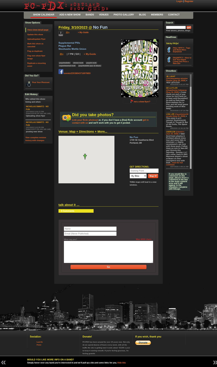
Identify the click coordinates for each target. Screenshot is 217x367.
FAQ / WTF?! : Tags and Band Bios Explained (181, 50)
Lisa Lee (170, 114)
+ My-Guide (83, 32)
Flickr (39, 345)
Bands (90, 14)
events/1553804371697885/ (77, 73)
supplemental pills (69, 43)
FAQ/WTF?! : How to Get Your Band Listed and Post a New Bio (182, 60)
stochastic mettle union (72, 49)
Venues (103, 14)
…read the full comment (174, 164)
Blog (142, 14)
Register (189, 1)
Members (157, 14)
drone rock (78, 63)
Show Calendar (43, 14)
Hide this (121, 363)
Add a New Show (70, 14)
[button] (86, 157)
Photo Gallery (124, 14)
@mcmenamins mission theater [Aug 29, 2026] (177, 79)
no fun (100, 27)
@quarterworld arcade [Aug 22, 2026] (177, 115)
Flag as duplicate (35, 51)
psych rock (91, 63)
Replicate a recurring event (36, 64)
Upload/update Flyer (36, 39)
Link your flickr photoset (85, 120)
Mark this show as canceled (35, 45)
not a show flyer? (142, 101)
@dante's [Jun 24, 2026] (175, 133)
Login (179, 1)
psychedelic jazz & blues (90, 66)
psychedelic (64, 63)
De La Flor (171, 88)
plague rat (64, 46)
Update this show (35, 34)
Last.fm (40, 342)
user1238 (170, 132)
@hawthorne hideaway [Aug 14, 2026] (176, 91)
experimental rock (67, 66)
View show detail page (37, 30)
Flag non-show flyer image (36, 57)
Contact (174, 14)
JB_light (170, 76)
